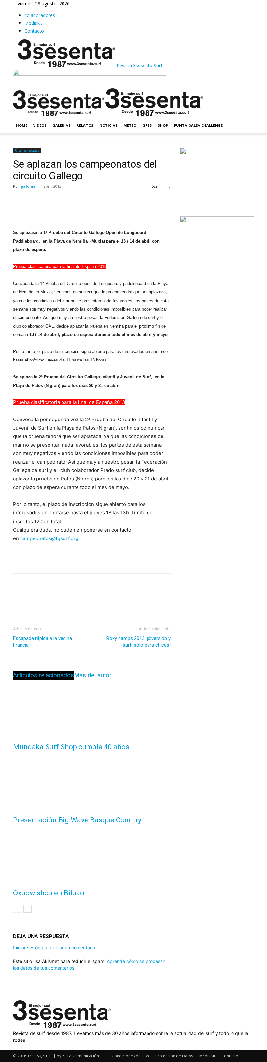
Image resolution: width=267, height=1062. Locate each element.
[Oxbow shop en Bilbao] (92, 855)
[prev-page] (17, 909)
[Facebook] (19, 201)
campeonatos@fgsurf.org (49, 538)
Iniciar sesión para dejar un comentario (54, 947)
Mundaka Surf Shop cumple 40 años (71, 747)
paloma (28, 186)
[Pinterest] (49, 201)
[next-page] (27, 909)
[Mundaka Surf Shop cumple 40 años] (92, 709)
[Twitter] (34, 201)
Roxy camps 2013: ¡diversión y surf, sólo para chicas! (138, 641)
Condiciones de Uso (130, 1056)
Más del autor (93, 675)
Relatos (85, 125)
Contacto (34, 31)
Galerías (61, 125)
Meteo (129, 125)
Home (21, 125)
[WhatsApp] (64, 201)
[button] (246, 96)
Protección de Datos (174, 1056)
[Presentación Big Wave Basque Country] (92, 782)
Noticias (108, 125)
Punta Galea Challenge (198, 125)
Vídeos (40, 125)
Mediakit (33, 23)
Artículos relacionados (43, 675)
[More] (80, 201)
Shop (163, 125)
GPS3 (147, 125)
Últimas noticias (27, 150)
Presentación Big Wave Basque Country (77, 820)
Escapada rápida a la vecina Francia (42, 641)
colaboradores (39, 15)
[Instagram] (20, 1047)
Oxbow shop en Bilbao (48, 893)
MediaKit (207, 1056)
